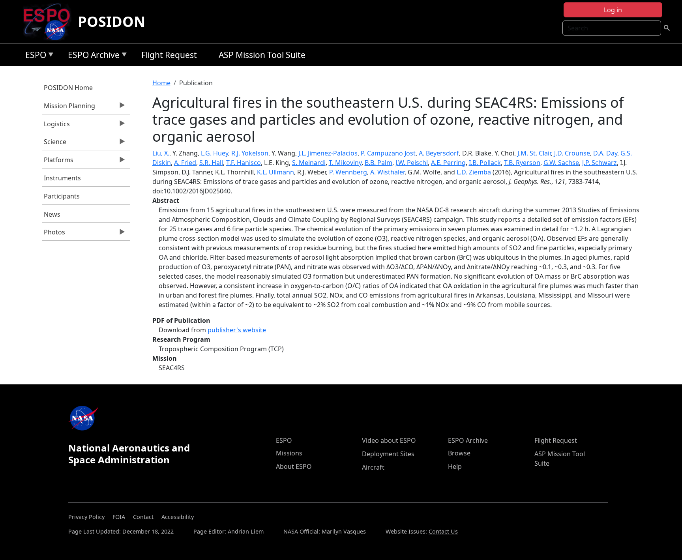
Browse (459, 453)
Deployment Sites (388, 453)
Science (54, 143)
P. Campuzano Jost (388, 153)
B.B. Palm (378, 162)
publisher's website (237, 330)
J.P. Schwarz (599, 162)
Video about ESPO (389, 440)
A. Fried (185, 162)
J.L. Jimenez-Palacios (328, 153)
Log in (613, 10)
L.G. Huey (214, 153)
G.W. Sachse (561, 162)
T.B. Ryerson (522, 162)
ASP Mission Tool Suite (262, 54)
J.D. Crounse (572, 153)
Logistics (56, 126)
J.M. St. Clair (534, 153)
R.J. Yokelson (249, 153)
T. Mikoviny (345, 162)
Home (161, 83)
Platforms (57, 161)
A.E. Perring (448, 162)
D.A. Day (605, 153)
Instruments (62, 178)
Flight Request (169, 54)
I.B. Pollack (485, 162)
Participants (62, 196)
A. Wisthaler (387, 172)
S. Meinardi (309, 162)
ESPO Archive (92, 56)
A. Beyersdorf (439, 153)
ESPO (33, 56)
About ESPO (294, 466)
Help (455, 466)
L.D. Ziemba (474, 172)
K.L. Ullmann (275, 172)
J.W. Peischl (411, 162)
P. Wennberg (348, 172)
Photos (53, 234)
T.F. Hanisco (243, 162)
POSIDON (111, 21)
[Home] (50, 21)
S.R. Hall (211, 162)
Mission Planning (68, 107)
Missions (289, 453)
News (52, 214)
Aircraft (373, 467)
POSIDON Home (68, 87)
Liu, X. (160, 153)
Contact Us (443, 531)
